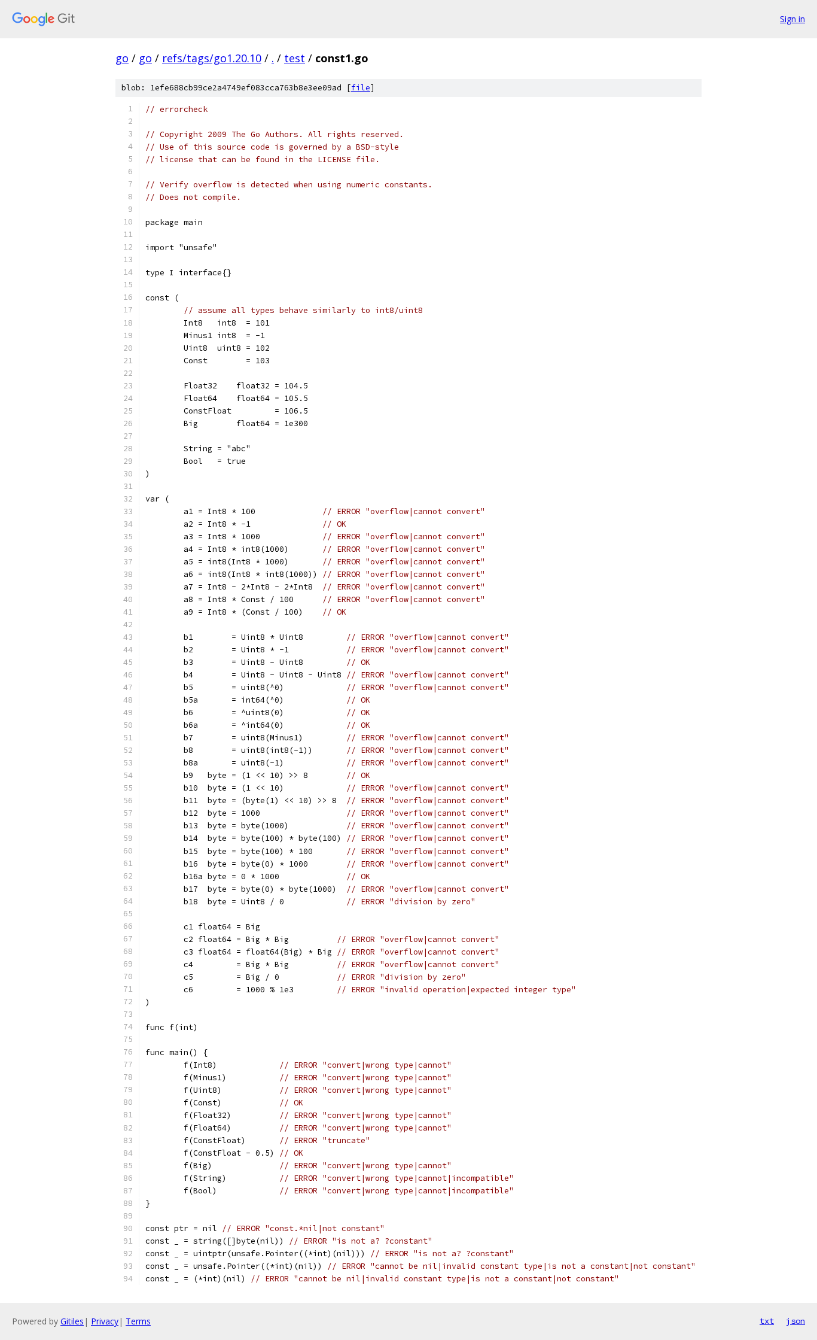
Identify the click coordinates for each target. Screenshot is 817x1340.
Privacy (104, 1321)
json (795, 1320)
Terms (138, 1321)
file (360, 88)
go (122, 58)
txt (767, 1320)
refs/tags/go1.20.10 (211, 58)
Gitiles (72, 1321)
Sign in (792, 19)
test (294, 58)
